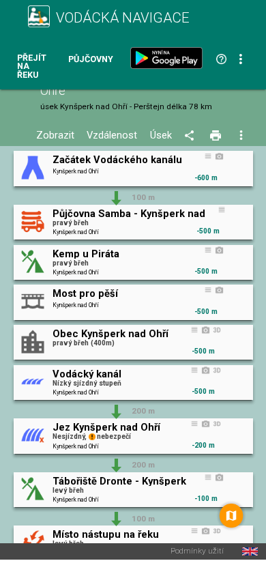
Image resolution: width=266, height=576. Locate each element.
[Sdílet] (191, 135)
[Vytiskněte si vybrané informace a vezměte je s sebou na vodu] (216, 135)
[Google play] (169, 58)
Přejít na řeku (31, 67)
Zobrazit (55, 135)
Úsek (161, 135)
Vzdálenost (112, 135)
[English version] (250, 551)
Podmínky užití (197, 551)
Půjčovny (90, 59)
